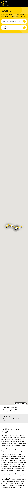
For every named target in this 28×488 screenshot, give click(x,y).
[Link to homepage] (6, 3)
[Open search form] (22, 3)
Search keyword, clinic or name (11, 21)
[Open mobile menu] (26, 3)
